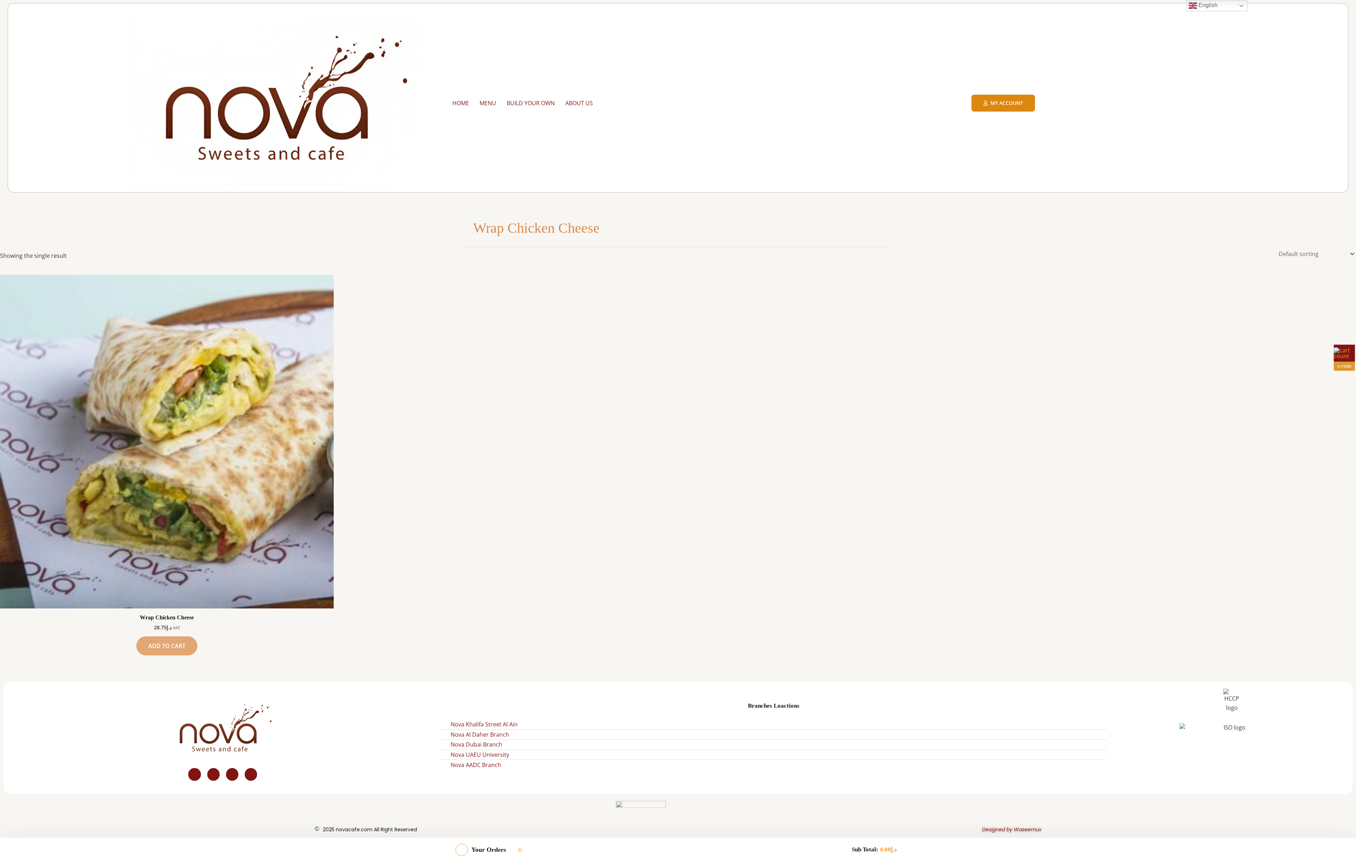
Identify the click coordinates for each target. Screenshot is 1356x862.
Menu (488, 103)
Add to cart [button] (166, 646)
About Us (579, 103)
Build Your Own (531, 103)
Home (460, 103)
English (1207, 5)
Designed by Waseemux (1011, 829)
